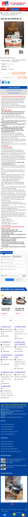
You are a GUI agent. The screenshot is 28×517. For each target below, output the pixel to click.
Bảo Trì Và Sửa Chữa (7, 429)
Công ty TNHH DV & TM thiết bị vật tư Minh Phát (18, 60)
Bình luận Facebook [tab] (14, 93)
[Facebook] (3, 82)
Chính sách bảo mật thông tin (9, 448)
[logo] (14, 6)
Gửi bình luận (9, 279)
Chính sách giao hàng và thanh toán (11, 451)
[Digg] (9, 82)
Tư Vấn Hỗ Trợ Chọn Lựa (8, 424)
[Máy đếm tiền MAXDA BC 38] (21, 301)
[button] (2, 9)
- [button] (1, 73)
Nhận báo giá (14, 9)
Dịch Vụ (3, 421)
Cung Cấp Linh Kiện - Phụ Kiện (9, 431)
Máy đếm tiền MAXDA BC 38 (19, 309)
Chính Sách (4, 438)
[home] (1, 13)
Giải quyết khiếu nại (7, 444)
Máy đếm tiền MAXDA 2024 (5, 309)
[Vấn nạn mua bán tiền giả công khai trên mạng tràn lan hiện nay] (3, 462)
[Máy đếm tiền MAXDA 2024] (7, 301)
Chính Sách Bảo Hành (7, 446)
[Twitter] (6, 82)
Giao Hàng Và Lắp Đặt (8, 426)
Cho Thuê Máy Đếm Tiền (8, 434)
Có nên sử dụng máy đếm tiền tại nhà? (16, 465)
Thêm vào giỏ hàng (19, 73)
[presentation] (2, 35)
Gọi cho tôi (22, 77)
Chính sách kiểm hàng (7, 441)
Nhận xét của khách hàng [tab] (14, 90)
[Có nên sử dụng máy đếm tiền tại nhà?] (3, 469)
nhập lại (19, 279)
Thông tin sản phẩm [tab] (14, 87)
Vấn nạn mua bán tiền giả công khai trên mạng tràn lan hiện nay (15, 459)
